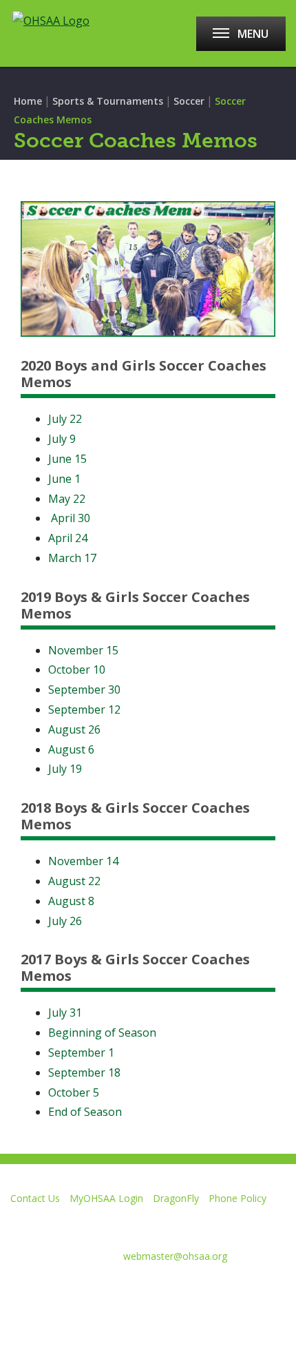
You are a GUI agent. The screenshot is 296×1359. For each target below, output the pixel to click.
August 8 (71, 901)
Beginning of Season (102, 1032)
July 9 (62, 438)
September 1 (81, 1052)
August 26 (74, 729)
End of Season (85, 1111)
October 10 (76, 669)
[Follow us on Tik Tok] (207, 1289)
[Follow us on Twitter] (60, 1289)
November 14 (83, 861)
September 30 (84, 689)
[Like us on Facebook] (17, 1289)
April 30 (70, 518)
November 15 (83, 650)
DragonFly (176, 1198)
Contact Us (35, 1198)
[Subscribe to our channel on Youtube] (109, 1289)
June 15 (67, 458)
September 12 (84, 709)
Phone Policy (237, 1198)
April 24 (67, 538)
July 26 (65, 921)
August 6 (71, 749)
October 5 (73, 1092)
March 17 (72, 558)
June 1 (64, 478)
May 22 (66, 498)
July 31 (65, 1012)
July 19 (65, 768)
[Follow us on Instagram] (158, 1289)
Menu (252, 33)
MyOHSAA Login (106, 1198)
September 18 (84, 1072)
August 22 (74, 881)
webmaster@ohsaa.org (175, 1256)
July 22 (65, 418)
